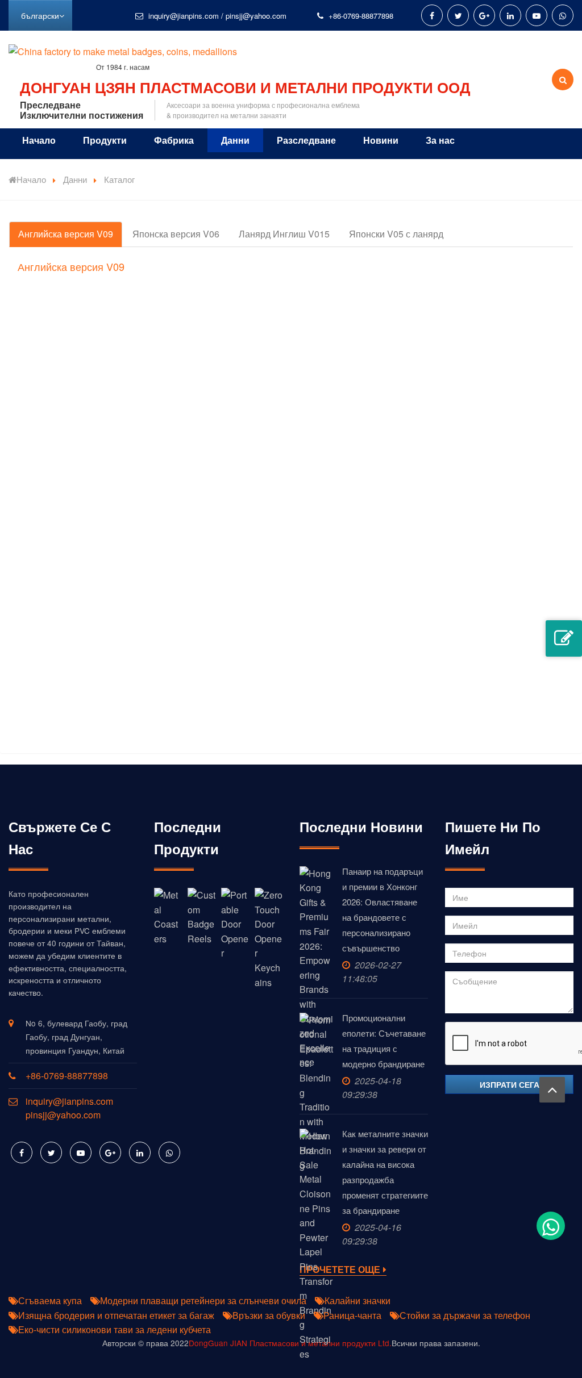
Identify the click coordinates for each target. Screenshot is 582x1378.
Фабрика (174, 140)
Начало (39, 140)
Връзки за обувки (268, 1315)
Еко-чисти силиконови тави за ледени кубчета (114, 1329)
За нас (440, 140)
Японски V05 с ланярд (396, 233)
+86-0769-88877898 (361, 15)
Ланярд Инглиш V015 (284, 233)
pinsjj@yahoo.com (256, 15)
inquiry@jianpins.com (183, 15)
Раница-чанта (352, 1315)
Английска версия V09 (65, 233)
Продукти (105, 140)
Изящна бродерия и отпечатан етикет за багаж (116, 1315)
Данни (235, 140)
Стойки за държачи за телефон (465, 1315)
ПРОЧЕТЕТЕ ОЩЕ (340, 1270)
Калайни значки (357, 1300)
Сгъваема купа (50, 1300)
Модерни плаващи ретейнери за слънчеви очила (203, 1300)
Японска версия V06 (175, 233)
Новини (380, 140)
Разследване (306, 140)
